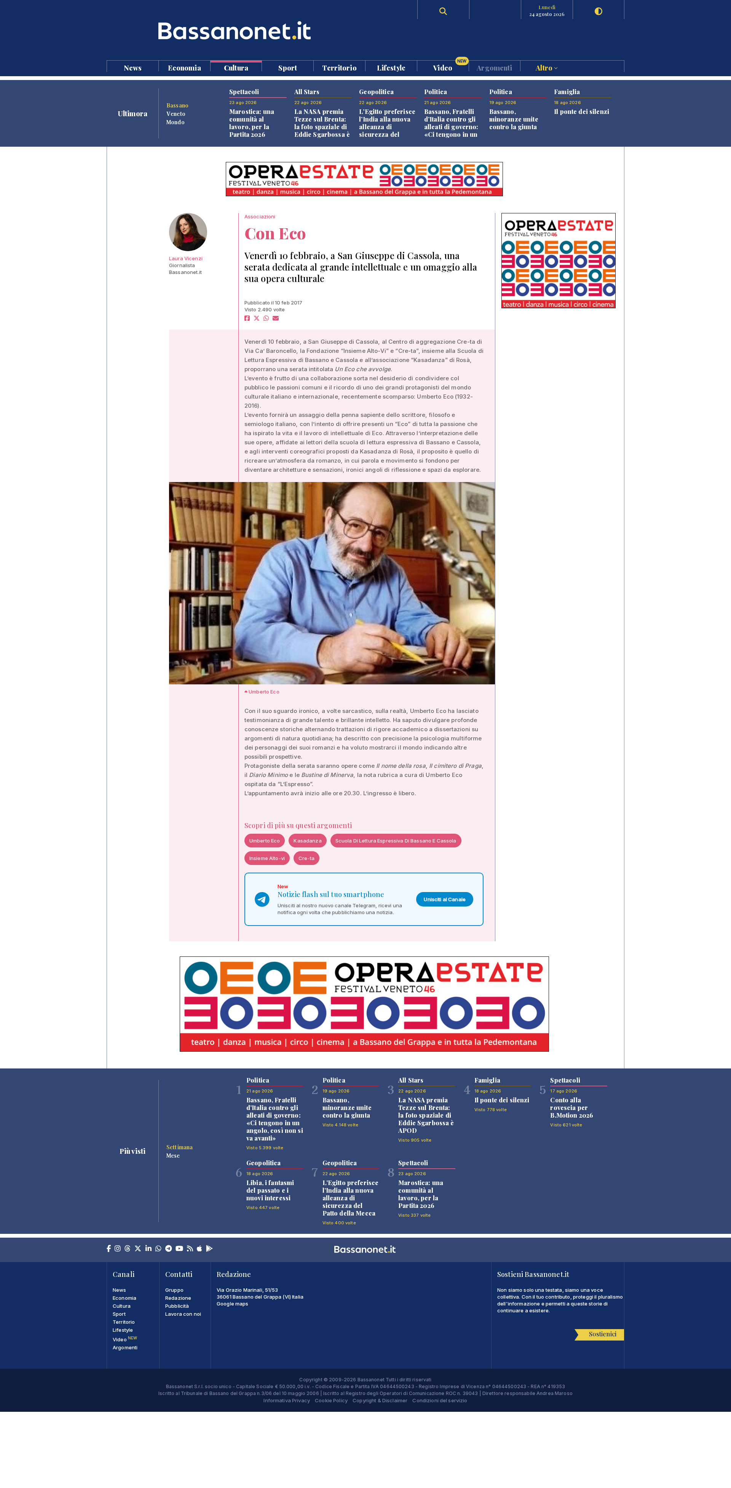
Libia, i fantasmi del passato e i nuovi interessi (270, 1190)
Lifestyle (391, 67)
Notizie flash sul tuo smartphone (331, 894)
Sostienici (602, 1334)
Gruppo (174, 1290)
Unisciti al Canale (445, 899)
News (133, 67)
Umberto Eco (264, 841)
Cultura (236, 67)
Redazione (178, 1298)
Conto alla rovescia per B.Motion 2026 (571, 1107)
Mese (173, 1155)
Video (449, 66)
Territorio (339, 67)
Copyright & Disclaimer (380, 1400)
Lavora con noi (183, 1314)
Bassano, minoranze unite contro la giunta (513, 119)
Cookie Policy (331, 1400)
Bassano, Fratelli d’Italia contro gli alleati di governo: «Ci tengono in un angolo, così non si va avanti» (452, 130)
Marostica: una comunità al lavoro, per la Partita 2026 (251, 122)
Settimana (179, 1147)
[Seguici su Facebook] (109, 1249)
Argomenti (494, 67)
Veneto (175, 113)
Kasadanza (307, 841)
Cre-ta (306, 858)
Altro (545, 67)
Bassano (177, 105)
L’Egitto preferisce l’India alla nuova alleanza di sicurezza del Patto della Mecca (387, 126)
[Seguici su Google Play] (209, 1249)
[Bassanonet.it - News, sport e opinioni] (236, 30)
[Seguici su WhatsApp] (158, 1249)
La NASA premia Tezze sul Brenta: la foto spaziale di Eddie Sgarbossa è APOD (322, 126)
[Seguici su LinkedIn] (148, 1249)
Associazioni (260, 216)
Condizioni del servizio (439, 1400)
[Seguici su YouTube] (179, 1249)
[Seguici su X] (137, 1249)
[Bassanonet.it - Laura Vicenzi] (188, 232)
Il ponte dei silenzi (581, 111)
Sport (287, 67)
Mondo (175, 122)
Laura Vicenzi (186, 258)
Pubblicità (177, 1306)
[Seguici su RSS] (190, 1249)
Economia (184, 67)
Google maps (233, 1304)
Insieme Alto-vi (267, 858)
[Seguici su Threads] (127, 1249)
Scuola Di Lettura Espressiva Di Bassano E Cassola (395, 841)
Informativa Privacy (286, 1400)
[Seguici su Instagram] (118, 1249)
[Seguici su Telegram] (168, 1249)
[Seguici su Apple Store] (199, 1249)
